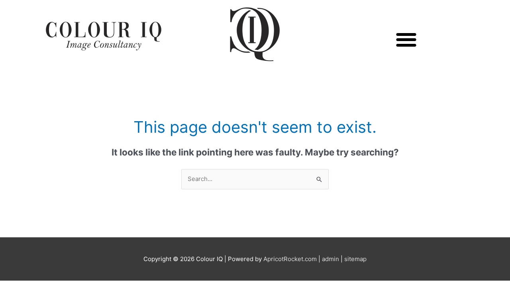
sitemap (355, 259)
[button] (406, 39)
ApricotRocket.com (290, 259)
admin (330, 259)
